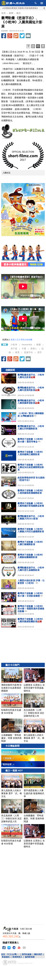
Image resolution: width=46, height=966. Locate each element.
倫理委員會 (30, 957)
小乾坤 (14, 344)
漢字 (39, 352)
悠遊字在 (28, 352)
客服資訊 (6, 957)
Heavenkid (27, 344)
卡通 (24, 348)
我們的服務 (27, 954)
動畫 (38, 344)
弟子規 (14, 348)
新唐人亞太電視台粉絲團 (21, 340)
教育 (17, 352)
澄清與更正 (17, 957)
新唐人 (33, 348)
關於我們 (38, 954)
